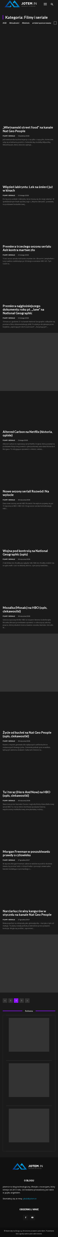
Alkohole (26, 23)
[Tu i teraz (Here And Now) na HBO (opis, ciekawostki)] (29, 772)
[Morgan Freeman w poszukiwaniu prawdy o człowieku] (29, 831)
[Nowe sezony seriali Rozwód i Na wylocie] (29, 471)
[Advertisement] (29, 55)
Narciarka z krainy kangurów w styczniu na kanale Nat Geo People (27, 912)
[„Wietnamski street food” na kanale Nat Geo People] (29, 107)
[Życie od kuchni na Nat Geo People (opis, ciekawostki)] (29, 712)
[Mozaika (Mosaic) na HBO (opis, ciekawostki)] (29, 587)
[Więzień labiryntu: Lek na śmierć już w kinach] (29, 166)
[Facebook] (25, 1217)
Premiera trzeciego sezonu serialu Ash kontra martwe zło (27, 248)
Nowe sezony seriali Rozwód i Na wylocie (26, 493)
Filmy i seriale (9, 136)
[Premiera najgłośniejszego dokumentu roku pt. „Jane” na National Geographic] (29, 285)
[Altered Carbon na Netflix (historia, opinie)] (29, 411)
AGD (5, 23)
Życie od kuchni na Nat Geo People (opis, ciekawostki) (27, 734)
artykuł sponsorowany (41, 23)
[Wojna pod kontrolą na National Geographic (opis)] (29, 530)
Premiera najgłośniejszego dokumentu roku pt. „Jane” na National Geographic (23, 309)
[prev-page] (5, 1000)
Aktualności (14, 23)
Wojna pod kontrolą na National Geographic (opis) (25, 552)
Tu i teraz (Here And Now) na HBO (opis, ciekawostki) (26, 793)
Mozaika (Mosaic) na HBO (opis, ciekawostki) (25, 609)
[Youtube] (32, 1217)
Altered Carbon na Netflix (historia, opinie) (27, 433)
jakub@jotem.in (30, 1198)
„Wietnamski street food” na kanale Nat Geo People (28, 129)
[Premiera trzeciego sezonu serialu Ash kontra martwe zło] (29, 226)
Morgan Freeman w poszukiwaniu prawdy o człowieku (26, 853)
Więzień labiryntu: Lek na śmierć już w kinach (28, 188)
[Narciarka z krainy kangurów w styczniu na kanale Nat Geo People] (29, 891)
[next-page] (27, 1000)
